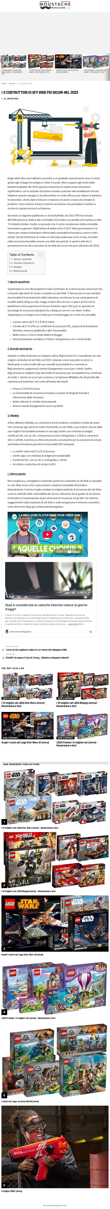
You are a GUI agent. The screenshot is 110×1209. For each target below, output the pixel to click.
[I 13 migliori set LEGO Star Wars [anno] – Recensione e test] (13, 61)
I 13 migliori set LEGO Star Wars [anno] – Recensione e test (12, 72)
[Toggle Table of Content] (39, 254)
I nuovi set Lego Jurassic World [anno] (20, 1101)
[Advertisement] (55, 32)
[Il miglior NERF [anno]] (55, 1147)
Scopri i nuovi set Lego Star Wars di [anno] (67, 71)
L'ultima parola (19, 271)
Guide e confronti (10, 698)
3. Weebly (16, 267)
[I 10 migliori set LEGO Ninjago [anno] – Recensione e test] (41, 61)
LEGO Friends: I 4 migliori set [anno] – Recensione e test (95, 71)
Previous (1, 67)
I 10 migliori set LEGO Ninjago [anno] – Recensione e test (40, 71)
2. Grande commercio (22, 263)
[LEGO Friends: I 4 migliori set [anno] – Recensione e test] (95, 61)
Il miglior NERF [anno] (11, 1191)
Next (108, 67)
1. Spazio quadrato (21, 259)
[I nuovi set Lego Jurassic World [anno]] (55, 1060)
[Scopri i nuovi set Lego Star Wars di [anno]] (68, 61)
